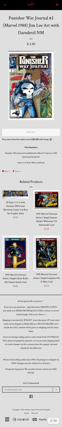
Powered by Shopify (43, 410)
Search (26, 413)
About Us (34, 413)
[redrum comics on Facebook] (31, 397)
